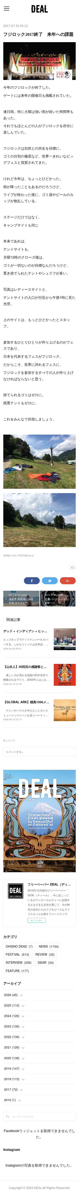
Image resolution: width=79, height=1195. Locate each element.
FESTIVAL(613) (26, 555)
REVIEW (45, 954)
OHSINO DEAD (19, 946)
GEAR (46, 962)
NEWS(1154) (9, 555)
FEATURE (17, 971)
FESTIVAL (17, 954)
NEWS (49, 946)
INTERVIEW (19, 962)
